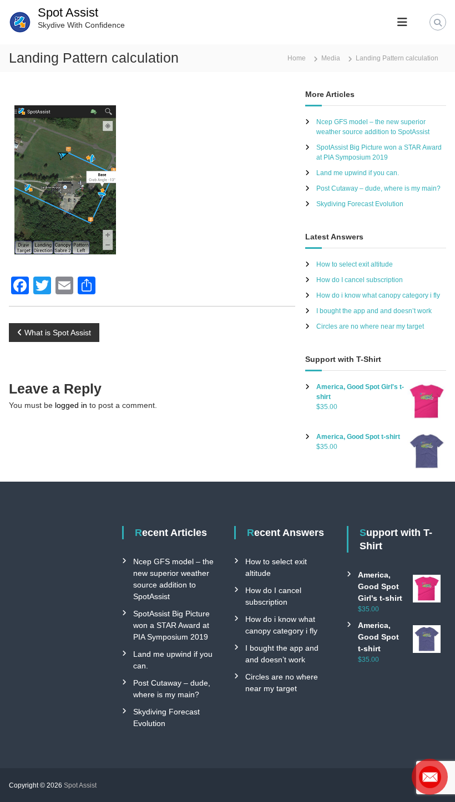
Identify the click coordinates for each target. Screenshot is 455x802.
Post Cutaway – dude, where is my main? (378, 188)
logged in (71, 405)
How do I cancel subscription (359, 280)
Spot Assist (68, 12)
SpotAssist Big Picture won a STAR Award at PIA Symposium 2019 (171, 625)
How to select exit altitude (354, 264)
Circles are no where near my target (370, 326)
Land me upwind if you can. (357, 173)
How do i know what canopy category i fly (378, 295)
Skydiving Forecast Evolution (359, 204)
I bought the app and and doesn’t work (374, 311)
